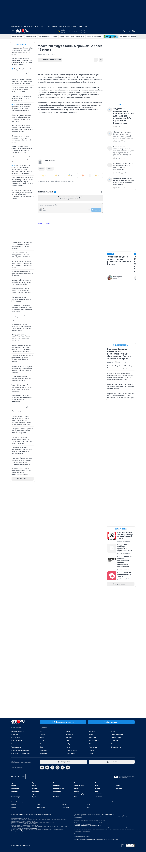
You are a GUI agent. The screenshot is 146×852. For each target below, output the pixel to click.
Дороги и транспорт (47, 744)
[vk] (47, 767)
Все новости (22, 44)
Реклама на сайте (17, 731)
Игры (85, 26)
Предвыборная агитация (20, 750)
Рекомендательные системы (82, 836)
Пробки (73, 31)
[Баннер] (111, 36)
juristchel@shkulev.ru (57, 829)
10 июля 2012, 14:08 (43, 54)
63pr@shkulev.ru (100, 820)
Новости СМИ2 (44, 223)
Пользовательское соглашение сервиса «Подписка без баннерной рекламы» (96, 839)
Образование (70, 753)
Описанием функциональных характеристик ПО (87, 825)
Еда (41, 747)
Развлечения (93, 747)
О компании (15, 737)
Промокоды (28, 26)
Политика (92, 737)
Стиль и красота (117, 734)
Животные (44, 750)
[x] (63, 767)
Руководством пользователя (82, 824)
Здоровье (43, 753)
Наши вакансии (17, 744)
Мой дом (69, 744)
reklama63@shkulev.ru (108, 814)
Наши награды (16, 741)
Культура (69, 737)
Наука (68, 747)
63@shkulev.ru (33, 828)
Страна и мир (116, 737)
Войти (44, 210)
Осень (91, 734)
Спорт (113, 731)
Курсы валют (72, 26)
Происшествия (94, 741)
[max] (57, 767)
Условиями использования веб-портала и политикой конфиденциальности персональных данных (102, 827)
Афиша (54, 26)
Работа (91, 744)
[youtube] (68, 767)
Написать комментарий (52, 60)
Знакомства (39, 26)
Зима (68, 731)
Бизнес (42, 734)
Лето (67, 741)
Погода (48, 26)
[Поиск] (123, 31)
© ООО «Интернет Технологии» (20, 845)
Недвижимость (17, 26)
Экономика (115, 744)
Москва (41, 168)
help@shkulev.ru (24, 831)
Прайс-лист (15, 734)
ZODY (80, 26)
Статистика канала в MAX (20, 753)
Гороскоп (62, 26)
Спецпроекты (116, 747)
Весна (42, 737)
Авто (42, 731)
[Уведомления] (128, 31)
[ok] (52, 767)
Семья (91, 753)
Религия (91, 750)
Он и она (92, 731)
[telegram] (42, 767)
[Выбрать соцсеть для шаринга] (101, 60)
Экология (114, 741)
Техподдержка (16, 747)
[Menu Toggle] (12, 31)
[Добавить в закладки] (96, 60)
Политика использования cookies (83, 834)
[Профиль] (133, 31)
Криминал (69, 734)
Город (42, 741)
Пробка (50, 168)
